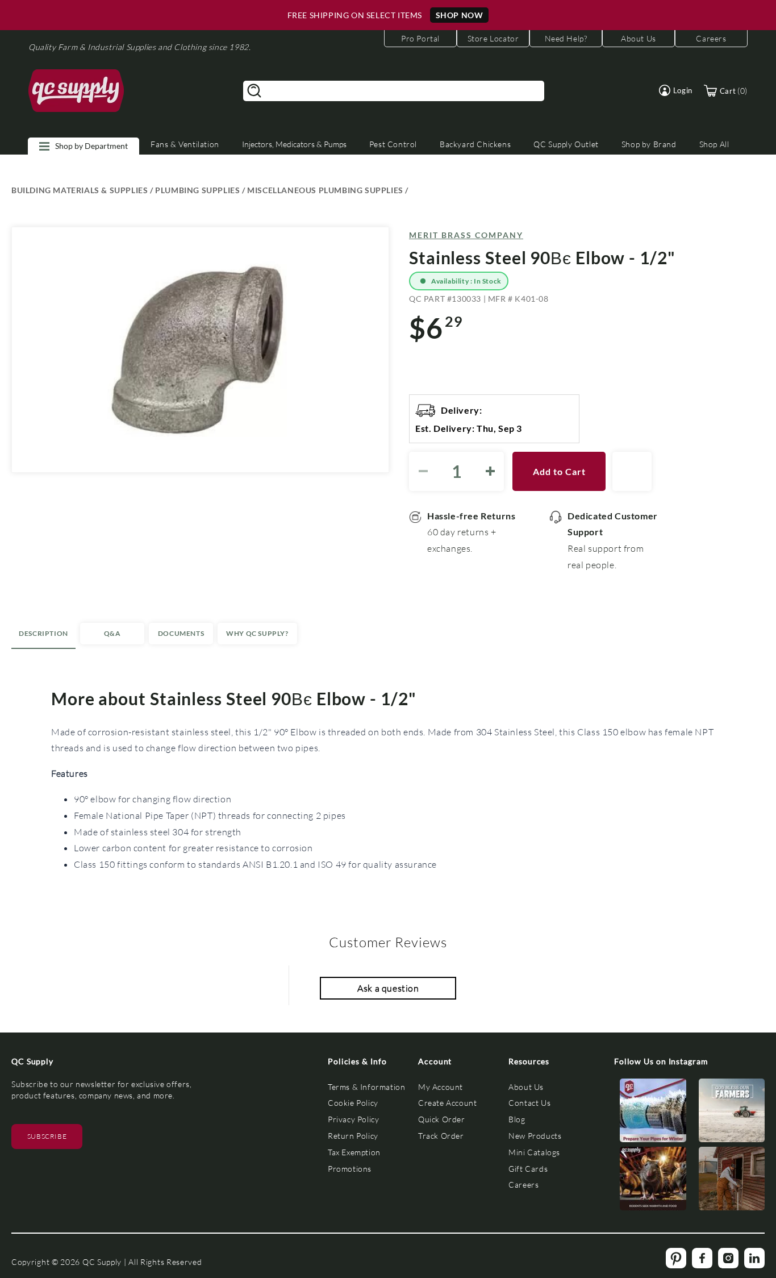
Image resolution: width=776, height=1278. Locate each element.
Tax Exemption (354, 1152)
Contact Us (529, 1103)
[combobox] (393, 91)
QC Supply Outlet (566, 144)
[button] (675, 90)
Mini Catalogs (534, 1152)
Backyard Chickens (475, 144)
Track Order (441, 1135)
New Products (534, 1135)
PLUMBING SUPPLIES (197, 190)
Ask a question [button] (388, 988)
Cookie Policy (353, 1103)
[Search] (254, 91)
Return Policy (353, 1135)
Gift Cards (528, 1168)
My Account (440, 1087)
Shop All (714, 144)
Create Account (447, 1103)
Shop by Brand (649, 144)
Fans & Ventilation (185, 144)
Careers (523, 1184)
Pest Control (393, 144)
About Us (526, 1087)
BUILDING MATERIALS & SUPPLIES (79, 190)
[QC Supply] (76, 90)
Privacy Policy (353, 1119)
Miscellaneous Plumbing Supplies (325, 190)
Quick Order (441, 1119)
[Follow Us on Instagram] (653, 1113)
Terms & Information (366, 1087)
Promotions (350, 1168)
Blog (516, 1119)
